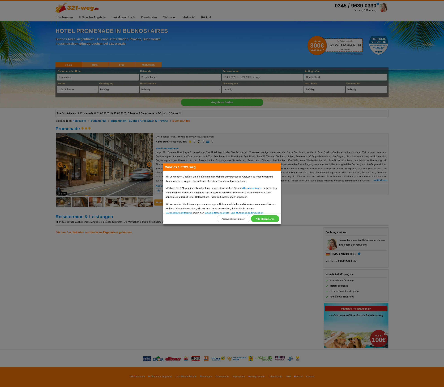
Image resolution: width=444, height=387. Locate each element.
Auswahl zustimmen (233, 218)
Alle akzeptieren (265, 218)
